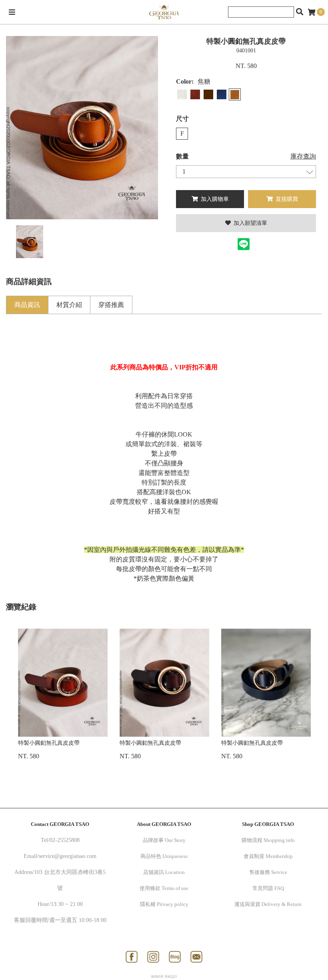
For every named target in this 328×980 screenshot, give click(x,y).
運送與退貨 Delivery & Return (268, 904)
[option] (82, 127)
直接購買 (286, 199)
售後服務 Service (268, 872)
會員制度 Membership (268, 856)
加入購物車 (214, 199)
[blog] (175, 957)
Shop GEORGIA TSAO (268, 824)
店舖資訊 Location (164, 872)
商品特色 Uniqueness (164, 856)
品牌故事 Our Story (164, 840)
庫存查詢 (303, 156)
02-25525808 (65, 840)
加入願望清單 (249, 223)
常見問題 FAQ (268, 888)
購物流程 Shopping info (268, 840)
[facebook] (132, 957)
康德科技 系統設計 (164, 976)
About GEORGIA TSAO (164, 824)
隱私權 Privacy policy (164, 904)
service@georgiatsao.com (67, 856)
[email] (196, 957)
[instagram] (153, 957)
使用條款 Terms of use (164, 888)
